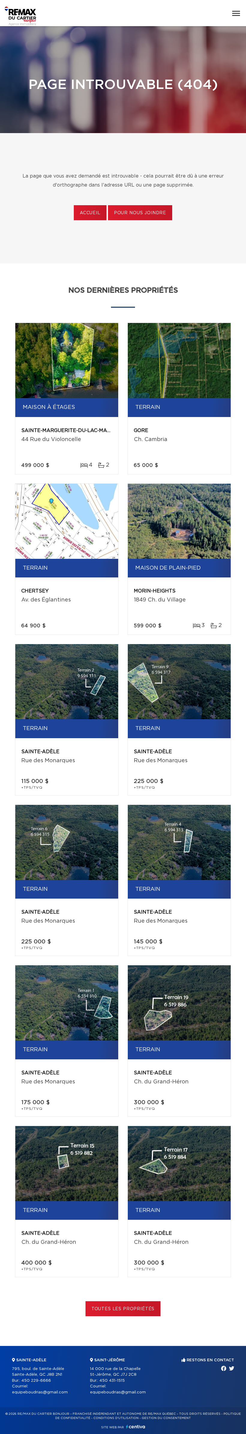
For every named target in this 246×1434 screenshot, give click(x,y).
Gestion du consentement (166, 1418)
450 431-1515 (112, 1381)
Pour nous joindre (140, 213)
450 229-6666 (36, 1381)
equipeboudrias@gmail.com (40, 1392)
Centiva (135, 1427)
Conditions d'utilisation (116, 1418)
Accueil (90, 213)
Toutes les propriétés (123, 1309)
